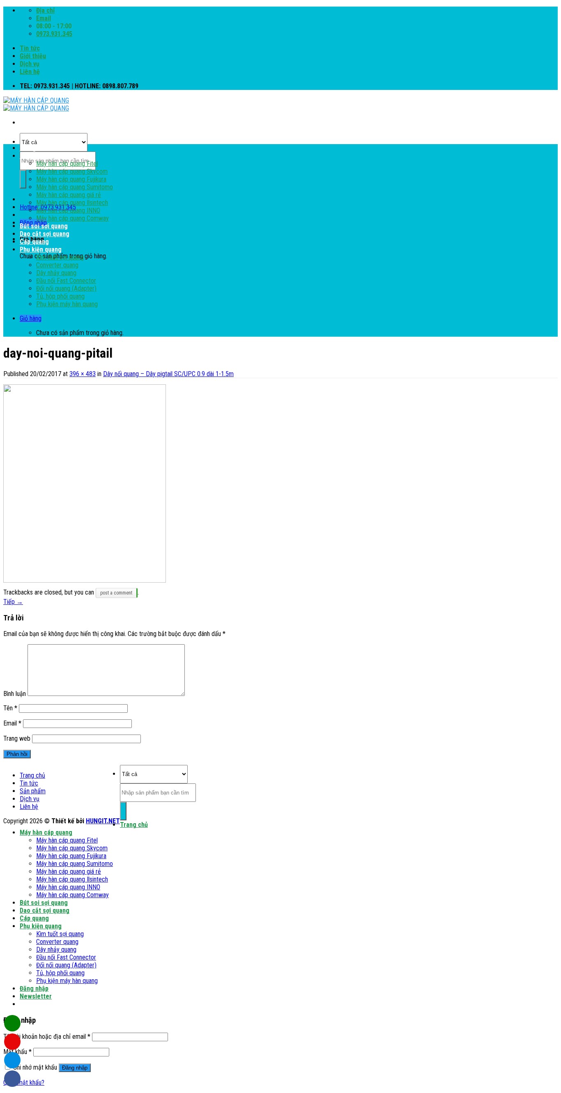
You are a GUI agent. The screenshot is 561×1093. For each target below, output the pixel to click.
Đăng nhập (74, 1068)
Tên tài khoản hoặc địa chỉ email (46, 1036)
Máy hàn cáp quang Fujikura (71, 179)
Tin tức (30, 48)
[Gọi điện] (12, 1023)
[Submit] (23, 179)
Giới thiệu (33, 56)
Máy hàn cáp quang (46, 156)
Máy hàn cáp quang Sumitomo (74, 187)
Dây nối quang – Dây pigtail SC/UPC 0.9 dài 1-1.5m (168, 374)
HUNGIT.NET (103, 821)
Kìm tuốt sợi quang (60, 257)
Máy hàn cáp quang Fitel (67, 164)
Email (12, 723)
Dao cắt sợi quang (44, 234)
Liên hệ (30, 72)
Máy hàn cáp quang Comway (72, 218)
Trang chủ (34, 148)
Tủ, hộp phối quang (60, 296)
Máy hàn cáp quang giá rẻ (68, 195)
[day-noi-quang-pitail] (84, 580)
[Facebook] (12, 1078)
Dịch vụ (29, 64)
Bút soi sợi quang (44, 226)
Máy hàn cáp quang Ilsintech (72, 203)
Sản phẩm (33, 791)
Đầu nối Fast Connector (66, 281)
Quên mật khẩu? (23, 1082)
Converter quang (57, 265)
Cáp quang (34, 242)
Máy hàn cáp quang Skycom (72, 171)
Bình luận (14, 694)
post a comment (116, 593)
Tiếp (13, 602)
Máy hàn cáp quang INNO (68, 210)
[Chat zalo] (12, 1060)
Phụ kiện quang (41, 249)
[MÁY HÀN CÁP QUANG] (36, 104)
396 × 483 (82, 374)
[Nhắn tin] (12, 1041)
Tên (10, 708)
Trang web (16, 738)
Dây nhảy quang (56, 273)
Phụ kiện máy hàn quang (67, 304)
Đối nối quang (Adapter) (66, 288)
